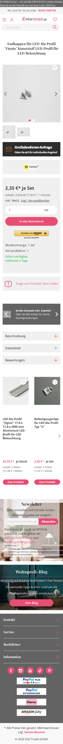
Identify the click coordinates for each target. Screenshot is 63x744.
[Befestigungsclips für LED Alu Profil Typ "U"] (47, 391)
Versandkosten (34, 732)
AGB (39, 551)
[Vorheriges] (5, 93)
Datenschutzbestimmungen (34, 548)
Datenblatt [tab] (13, 348)
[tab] (31, 336)
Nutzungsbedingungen (19, 542)
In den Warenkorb (31, 221)
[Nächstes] (56, 93)
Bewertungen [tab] (15, 360)
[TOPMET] (31, 167)
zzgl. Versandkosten (35, 201)
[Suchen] (54, 27)
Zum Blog (31, 603)
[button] (31, 235)
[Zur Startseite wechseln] (34, 18)
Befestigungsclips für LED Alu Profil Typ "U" (46, 423)
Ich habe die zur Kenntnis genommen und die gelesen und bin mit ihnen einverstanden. (33, 552)
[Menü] (4, 18)
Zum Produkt (16, 482)
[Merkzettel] (54, 18)
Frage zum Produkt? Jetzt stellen (37, 284)
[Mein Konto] (12, 18)
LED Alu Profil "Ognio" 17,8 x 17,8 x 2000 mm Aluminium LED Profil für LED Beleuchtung (14, 428)
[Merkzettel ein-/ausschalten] (54, 67)
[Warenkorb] (61, 15)
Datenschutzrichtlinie (18, 538)
